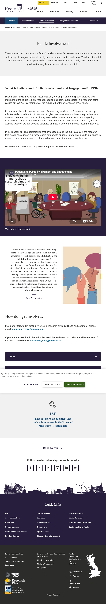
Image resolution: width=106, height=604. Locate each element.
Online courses (44, 522)
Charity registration (45, 560)
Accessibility (11, 558)
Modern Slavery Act (45, 564)
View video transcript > (18, 229)
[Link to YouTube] (48, 468)
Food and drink (12, 536)
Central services (12, 527)
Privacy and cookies (14, 554)
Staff (64, 3)
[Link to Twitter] (39, 468)
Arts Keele (9, 522)
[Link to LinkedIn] (66, 468)
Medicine (11, 21)
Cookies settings (30, 384)
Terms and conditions (14, 561)
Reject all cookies (53, 384)
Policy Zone (42, 568)
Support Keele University (80, 522)
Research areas (27, 21)
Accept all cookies (75, 384)
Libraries (41, 518)
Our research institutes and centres (36, 28)
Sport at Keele (43, 531)
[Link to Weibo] (75, 468)
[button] (101, 3)
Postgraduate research (68, 21)
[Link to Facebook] (30, 468)
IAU (53, 413)
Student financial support (48, 536)
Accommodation (12, 518)
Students (54, 3)
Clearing (42, 3)
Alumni (74, 3)
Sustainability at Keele (79, 527)
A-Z (6, 513)
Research (16, 28)
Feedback (9, 565)
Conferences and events (16, 531)
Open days (42, 527)
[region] (53, 381)
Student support (76, 513)
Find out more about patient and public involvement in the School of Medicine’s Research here (53, 422)
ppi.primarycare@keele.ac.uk (28, 329)
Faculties (83, 3)
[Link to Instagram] (57, 468)
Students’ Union (76, 518)
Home (7, 28)
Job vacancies (43, 513)
